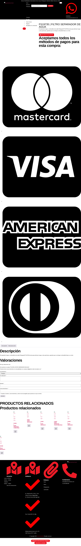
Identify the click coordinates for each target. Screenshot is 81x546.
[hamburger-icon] (60, 3)
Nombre (2, 383)
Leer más (15, 431)
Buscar (50, 5)
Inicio (27, 2)
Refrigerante (28, 11)
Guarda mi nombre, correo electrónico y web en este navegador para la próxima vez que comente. (21, 393)
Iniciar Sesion (29, 21)
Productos (28, 6)
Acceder (28, 19)
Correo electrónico (4, 388)
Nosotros (28, 4)
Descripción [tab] (4, 345)
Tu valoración (3, 375)
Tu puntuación (3, 371)
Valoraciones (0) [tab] (11, 345)
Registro (28, 23)
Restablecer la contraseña (31, 25)
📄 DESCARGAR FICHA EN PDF (46, 34)
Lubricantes (28, 12)
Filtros (27, 9)
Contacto (28, 17)
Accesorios (28, 14)
